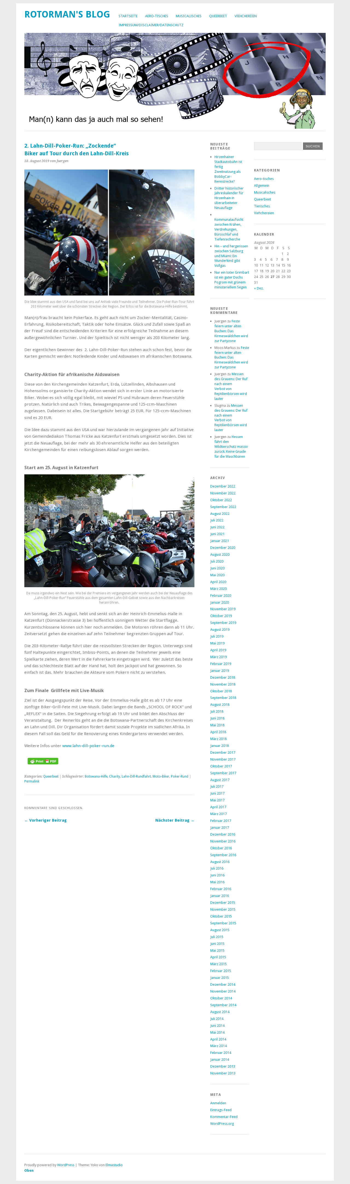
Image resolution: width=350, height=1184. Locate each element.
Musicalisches (189, 16)
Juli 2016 (216, 868)
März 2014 (218, 1046)
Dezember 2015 (222, 903)
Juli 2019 (216, 636)
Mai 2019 (217, 643)
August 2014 (219, 1012)
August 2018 (219, 705)
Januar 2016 (219, 896)
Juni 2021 (217, 534)
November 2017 (222, 759)
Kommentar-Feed (224, 1117)
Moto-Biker (161, 776)
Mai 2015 (217, 950)
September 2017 (223, 773)
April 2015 (218, 957)
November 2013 (222, 1073)
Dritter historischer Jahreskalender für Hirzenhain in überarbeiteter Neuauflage (229, 198)
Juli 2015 (216, 937)
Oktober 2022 (221, 500)
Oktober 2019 (221, 616)
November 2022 (222, 493)
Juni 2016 (217, 875)
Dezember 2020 (222, 548)
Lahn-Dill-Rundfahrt (136, 776)
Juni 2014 (217, 1026)
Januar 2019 (219, 671)
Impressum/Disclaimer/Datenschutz (151, 25)
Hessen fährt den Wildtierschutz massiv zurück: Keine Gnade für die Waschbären (231, 446)
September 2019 (223, 623)
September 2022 (223, 507)
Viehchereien (246, 16)
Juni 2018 (217, 718)
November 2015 (222, 909)
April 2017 (218, 807)
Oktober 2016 (221, 848)
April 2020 (218, 582)
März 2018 (218, 739)
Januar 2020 (219, 602)
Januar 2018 (219, 746)
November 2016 (222, 841)
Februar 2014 (220, 1053)
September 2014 (223, 1005)
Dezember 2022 (222, 486)
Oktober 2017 (221, 766)
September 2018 (223, 698)
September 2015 (223, 923)
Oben (29, 1170)
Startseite (128, 16)
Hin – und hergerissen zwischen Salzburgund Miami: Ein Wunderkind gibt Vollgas (231, 256)
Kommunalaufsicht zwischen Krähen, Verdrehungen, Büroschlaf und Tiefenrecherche (228, 229)
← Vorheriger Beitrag (45, 820)
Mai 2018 (217, 725)
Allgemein (261, 186)
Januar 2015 (219, 978)
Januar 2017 (219, 827)
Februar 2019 (220, 664)
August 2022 (219, 514)
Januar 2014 (219, 1059)
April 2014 (218, 1039)
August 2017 (219, 780)
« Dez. (259, 288)
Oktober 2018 (221, 691)
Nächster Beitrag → (174, 820)
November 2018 (222, 684)
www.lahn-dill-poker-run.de (88, 745)
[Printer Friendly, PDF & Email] (43, 763)
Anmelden (218, 1103)
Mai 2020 (217, 575)
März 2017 (218, 814)
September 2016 (223, 855)
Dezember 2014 (222, 984)
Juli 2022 (216, 520)
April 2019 (218, 650)
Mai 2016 (217, 882)
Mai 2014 (217, 1032)
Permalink (31, 781)
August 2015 (219, 930)
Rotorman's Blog (67, 14)
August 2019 (219, 629)
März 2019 (218, 657)
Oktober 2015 (221, 916)
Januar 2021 (219, 541)
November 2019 (222, 609)
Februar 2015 (220, 971)
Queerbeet (218, 16)
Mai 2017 (217, 800)
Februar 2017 (220, 821)
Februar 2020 (220, 596)
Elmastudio (114, 1165)
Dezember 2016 (222, 834)
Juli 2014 (216, 1019)
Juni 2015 (217, 944)
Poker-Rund (179, 776)
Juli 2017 (216, 786)
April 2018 (218, 732)
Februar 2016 (220, 889)
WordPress (65, 1165)
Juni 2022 (217, 527)
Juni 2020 (217, 568)
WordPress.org (222, 1124)
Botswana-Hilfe (96, 776)
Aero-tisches (156, 16)
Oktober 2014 (221, 998)
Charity (114, 776)
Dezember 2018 (222, 677)
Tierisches (262, 206)
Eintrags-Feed (221, 1110)
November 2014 (222, 991)
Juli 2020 (216, 561)
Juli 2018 (216, 711)
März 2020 (218, 589)
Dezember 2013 (222, 1066)
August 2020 (219, 554)
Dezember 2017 (222, 752)
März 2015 (218, 964)
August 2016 (219, 862)
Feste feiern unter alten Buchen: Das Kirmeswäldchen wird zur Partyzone (231, 331)
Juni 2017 (217, 793)
